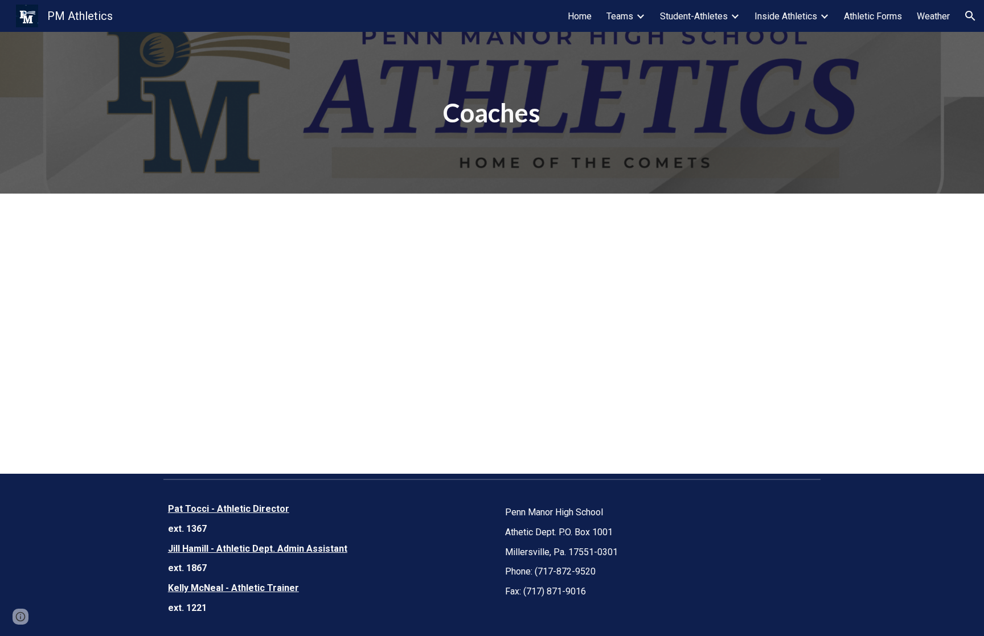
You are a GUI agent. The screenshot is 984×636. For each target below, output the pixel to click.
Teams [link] (619, 16)
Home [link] (580, 16)
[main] (492, 113)
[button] (970, 16)
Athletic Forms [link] (873, 16)
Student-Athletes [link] (694, 16)
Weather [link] (933, 16)
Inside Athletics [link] (786, 16)
